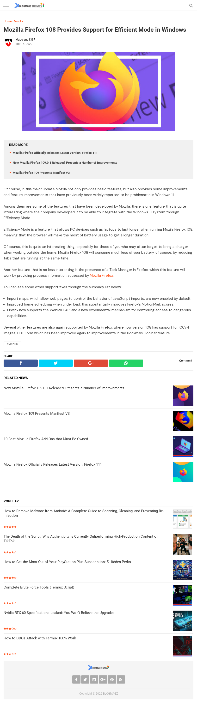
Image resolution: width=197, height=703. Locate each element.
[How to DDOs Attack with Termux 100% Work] (183, 646)
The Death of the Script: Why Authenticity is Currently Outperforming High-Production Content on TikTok (81, 538)
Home (8, 21)
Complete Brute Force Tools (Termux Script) (39, 587)
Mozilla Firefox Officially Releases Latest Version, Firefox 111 (55, 153)
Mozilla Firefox (101, 275)
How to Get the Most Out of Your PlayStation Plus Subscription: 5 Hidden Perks (67, 562)
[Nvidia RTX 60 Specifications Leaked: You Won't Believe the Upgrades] (183, 621)
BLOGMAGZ (110, 693)
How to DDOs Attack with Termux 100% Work (40, 638)
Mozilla (18, 21)
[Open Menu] (6, 5)
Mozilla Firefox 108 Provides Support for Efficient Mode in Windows (95, 29)
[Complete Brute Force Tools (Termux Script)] (183, 596)
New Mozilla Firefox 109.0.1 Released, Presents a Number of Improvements (65, 162)
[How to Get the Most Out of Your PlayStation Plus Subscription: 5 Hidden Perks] (183, 570)
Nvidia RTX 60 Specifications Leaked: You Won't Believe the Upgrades (59, 613)
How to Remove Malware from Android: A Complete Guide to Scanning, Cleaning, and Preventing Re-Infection (84, 513)
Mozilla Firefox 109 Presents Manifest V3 (41, 172)
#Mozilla (12, 344)
